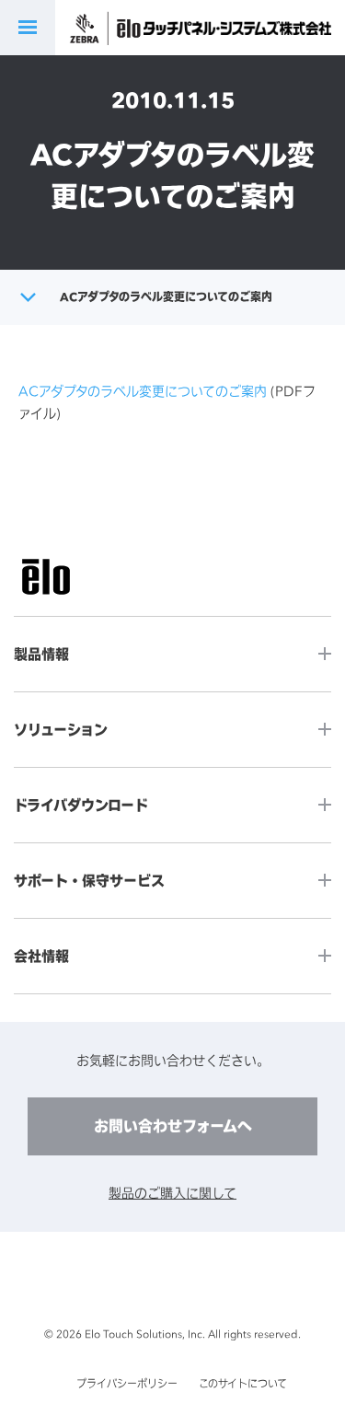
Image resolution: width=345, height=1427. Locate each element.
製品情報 (41, 654)
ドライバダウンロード (81, 805)
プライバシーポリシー (127, 1383)
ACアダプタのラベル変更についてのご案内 (142, 391)
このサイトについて (243, 1383)
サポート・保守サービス (89, 880)
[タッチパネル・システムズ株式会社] (237, 28)
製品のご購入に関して (172, 1192)
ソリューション (61, 729)
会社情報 (41, 956)
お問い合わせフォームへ (173, 1126)
